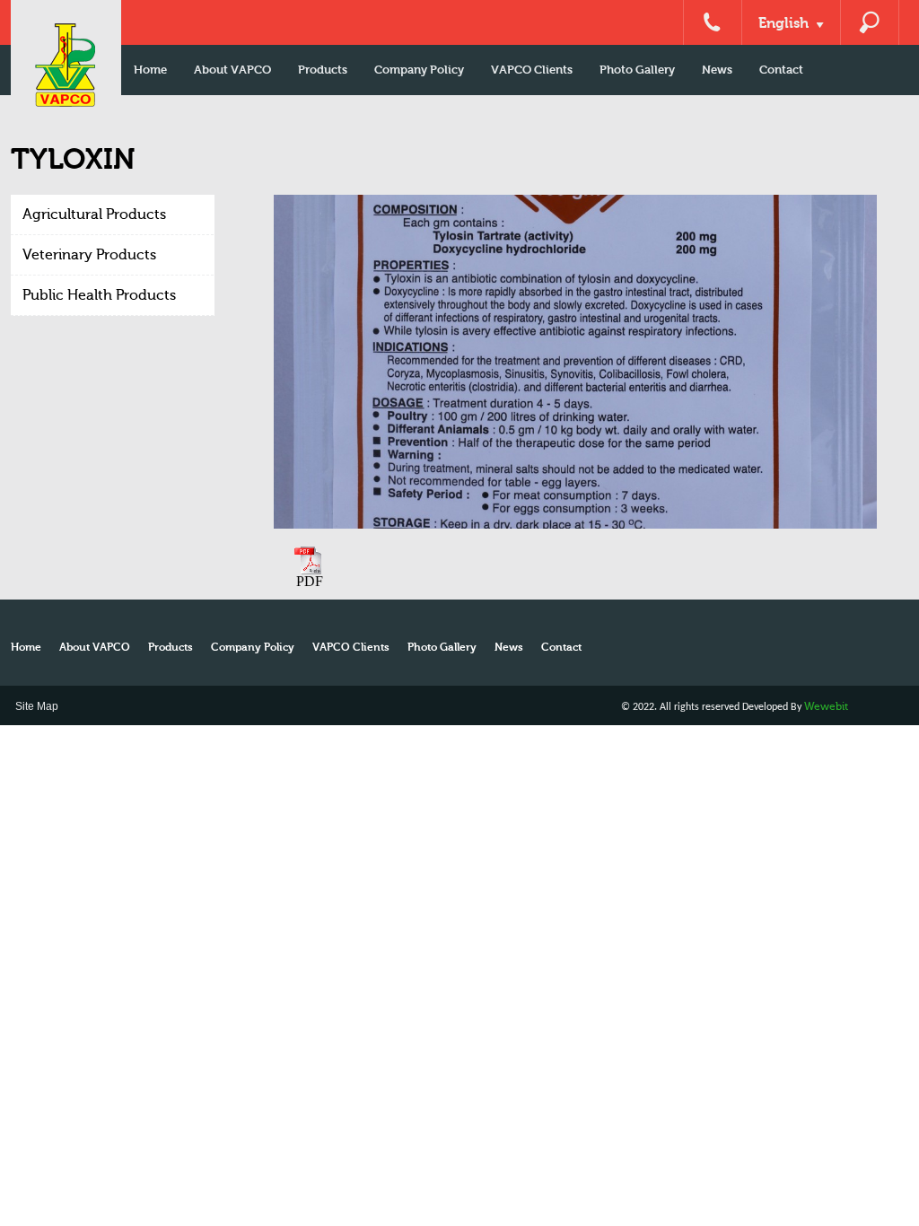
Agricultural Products (94, 214)
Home (150, 69)
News (717, 69)
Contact (781, 69)
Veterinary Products (89, 255)
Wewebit (826, 706)
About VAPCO (232, 69)
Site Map (36, 706)
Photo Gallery (637, 69)
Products (322, 69)
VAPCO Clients (532, 69)
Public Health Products (99, 295)
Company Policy (419, 69)
